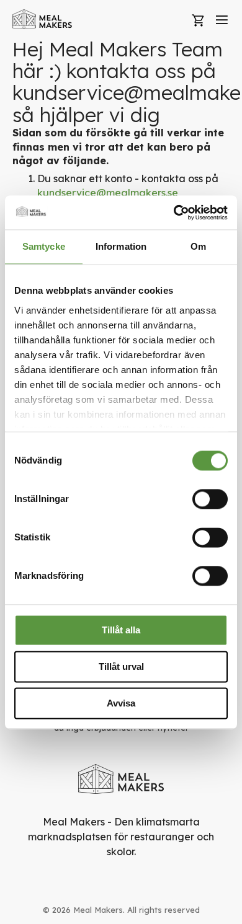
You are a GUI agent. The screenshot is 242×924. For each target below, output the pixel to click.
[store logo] (42, 19)
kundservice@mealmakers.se (107, 193)
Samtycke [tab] (43, 246)
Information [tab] (121, 246)
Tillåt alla (121, 630)
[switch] (210, 499)
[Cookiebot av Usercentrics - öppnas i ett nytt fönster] (174, 213)
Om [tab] (198, 246)
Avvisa (121, 703)
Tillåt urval (121, 666)
